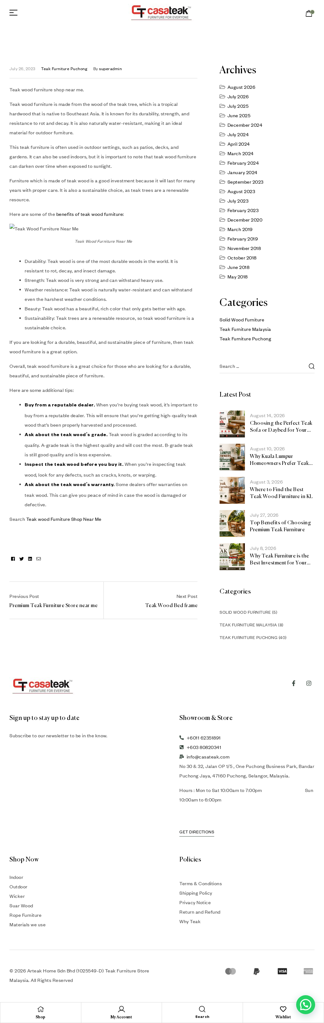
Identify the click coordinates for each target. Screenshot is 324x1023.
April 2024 (238, 144)
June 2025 (239, 115)
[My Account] (121, 1009)
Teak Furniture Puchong (64, 68)
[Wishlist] (283, 1009)
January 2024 (242, 172)
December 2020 (245, 219)
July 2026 (238, 96)
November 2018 (244, 248)
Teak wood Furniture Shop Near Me (64, 519)
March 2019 (240, 229)
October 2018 (242, 257)
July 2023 (238, 201)
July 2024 (238, 134)
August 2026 (241, 87)
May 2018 (237, 276)
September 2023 (245, 182)
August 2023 (241, 191)
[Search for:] (267, 366)
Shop (41, 1017)
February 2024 (243, 163)
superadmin (110, 68)
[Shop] (40, 1009)
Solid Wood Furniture (242, 319)
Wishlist (283, 1017)
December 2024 (245, 125)
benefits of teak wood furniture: (90, 214)
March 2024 (240, 153)
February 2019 (242, 238)
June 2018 (238, 267)
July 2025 (238, 106)
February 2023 (243, 210)
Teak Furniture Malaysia (245, 329)
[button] (305, 1004)
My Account (121, 1017)
